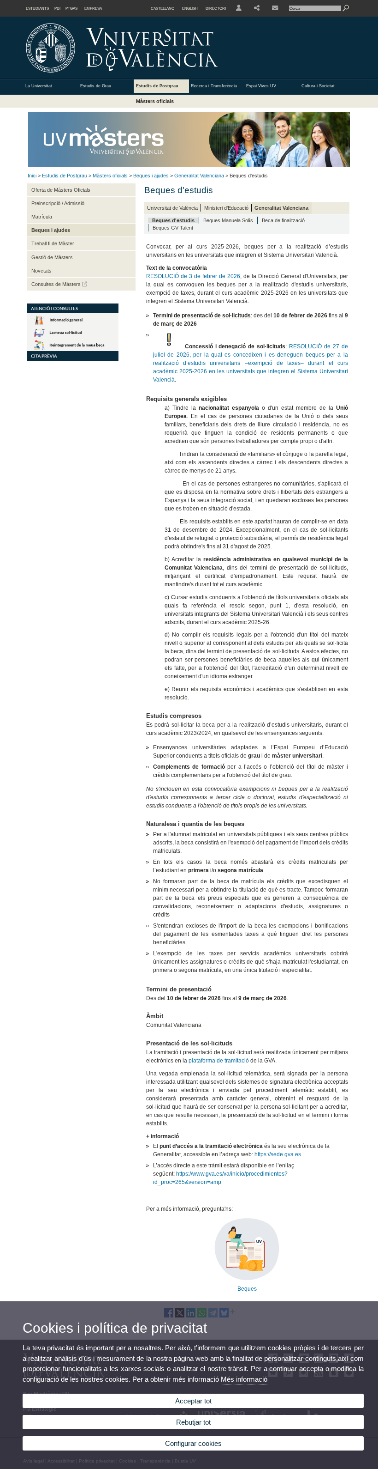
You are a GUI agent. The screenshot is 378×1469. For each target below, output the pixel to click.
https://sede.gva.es (277, 1154)
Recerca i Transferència (214, 86)
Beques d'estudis (173, 220)
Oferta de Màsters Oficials (60, 190)
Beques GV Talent (173, 228)
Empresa (93, 8)
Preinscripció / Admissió (57, 203)
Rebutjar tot (193, 1422)
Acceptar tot (193, 1401)
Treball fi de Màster (52, 243)
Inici (32, 175)
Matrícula (41, 216)
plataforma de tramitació (219, 1060)
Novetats (41, 270)
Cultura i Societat (318, 86)
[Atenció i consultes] (72, 311)
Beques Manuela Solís (228, 220)
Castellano (162, 8)
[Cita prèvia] (72, 359)
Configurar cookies (193, 1443)
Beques (247, 1289)
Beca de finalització (283, 220)
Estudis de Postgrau (157, 86)
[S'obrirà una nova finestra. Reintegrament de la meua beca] (72, 349)
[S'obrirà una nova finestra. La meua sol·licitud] (72, 337)
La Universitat (38, 86)
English (190, 8)
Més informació (244, 1379)
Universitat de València (172, 208)
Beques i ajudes (151, 175)
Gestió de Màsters (52, 257)
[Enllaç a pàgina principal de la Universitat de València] (200, 75)
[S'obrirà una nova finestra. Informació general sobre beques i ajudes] (72, 324)
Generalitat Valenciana (199, 175)
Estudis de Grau (95, 86)
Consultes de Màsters (56, 284)
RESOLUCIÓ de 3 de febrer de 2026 (193, 276)
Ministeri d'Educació (226, 208)
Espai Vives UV (261, 86)
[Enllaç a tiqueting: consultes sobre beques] (247, 1278)
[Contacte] (275, 8)
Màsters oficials (155, 101)
